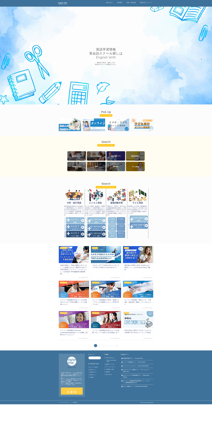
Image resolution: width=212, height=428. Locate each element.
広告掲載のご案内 (110, 369)
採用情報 (108, 371)
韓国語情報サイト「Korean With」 (133, 358)
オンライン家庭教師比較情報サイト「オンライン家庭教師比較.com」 (136, 381)
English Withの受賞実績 (111, 361)
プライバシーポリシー (111, 366)
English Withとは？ (110, 357)
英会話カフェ (93, 374)
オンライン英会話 (94, 367)
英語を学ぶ (109, 2)
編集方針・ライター (110, 364)
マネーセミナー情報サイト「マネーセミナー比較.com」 (136, 370)
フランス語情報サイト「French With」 (134, 362)
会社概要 (75, 402)
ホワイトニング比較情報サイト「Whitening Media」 (136, 376)
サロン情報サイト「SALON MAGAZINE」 (136, 386)
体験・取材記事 (131, 2)
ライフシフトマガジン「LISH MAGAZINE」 (136, 366)
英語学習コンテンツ (146, 2)
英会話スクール (93, 369)
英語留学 (119, 2)
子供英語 (92, 377)
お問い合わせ (109, 374)
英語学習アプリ (93, 372)
